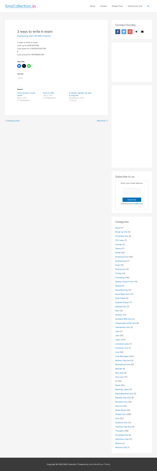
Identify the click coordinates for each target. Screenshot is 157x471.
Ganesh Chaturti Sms (124, 281)
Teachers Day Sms (123, 427)
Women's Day (121, 447)
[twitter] (124, 31)
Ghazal (118, 286)
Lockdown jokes (122, 344)
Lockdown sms (121, 348)
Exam (31, 36)
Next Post (102, 121)
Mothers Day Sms (123, 360)
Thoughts (119, 431)
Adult (117, 228)
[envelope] (142, 31)
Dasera (118, 248)
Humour (118, 315)
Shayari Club (117, 6)
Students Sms (121, 422)
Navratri (118, 368)
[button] (148, 6)
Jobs (117, 331)
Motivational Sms (122, 364)
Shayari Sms (120, 414)
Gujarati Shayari (122, 302)
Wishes (118, 443)
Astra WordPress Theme (99, 464)
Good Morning (121, 290)
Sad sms (119, 406)
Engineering (22, 36)
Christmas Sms (121, 236)
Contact (103, 6)
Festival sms (120, 269)
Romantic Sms (121, 402)
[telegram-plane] (136, 31)
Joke (117, 335)
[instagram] (130, 31)
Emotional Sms (121, 257)
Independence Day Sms (125, 323)
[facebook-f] (118, 31)
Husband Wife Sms (123, 319)
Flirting (118, 273)
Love (117, 352)
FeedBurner (137, 203)
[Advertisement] (133, 61)
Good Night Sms (122, 294)
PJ (116, 381)
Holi (117, 311)
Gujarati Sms (120, 306)
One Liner (119, 377)
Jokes (117, 340)
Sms (117, 418)
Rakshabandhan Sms (124, 393)
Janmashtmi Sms (122, 327)
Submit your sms (135, 6)
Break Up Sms (121, 232)
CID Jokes (119, 240)
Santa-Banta (120, 410)
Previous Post (12, 121)
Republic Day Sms (123, 397)
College (118, 244)
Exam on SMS (48, 93)
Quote (118, 385)
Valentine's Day (122, 439)
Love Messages (122, 356)
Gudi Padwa (120, 298)
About (92, 6)
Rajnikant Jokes (122, 389)
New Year (119, 373)
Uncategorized (121, 435)
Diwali (118, 252)
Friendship (120, 277)
